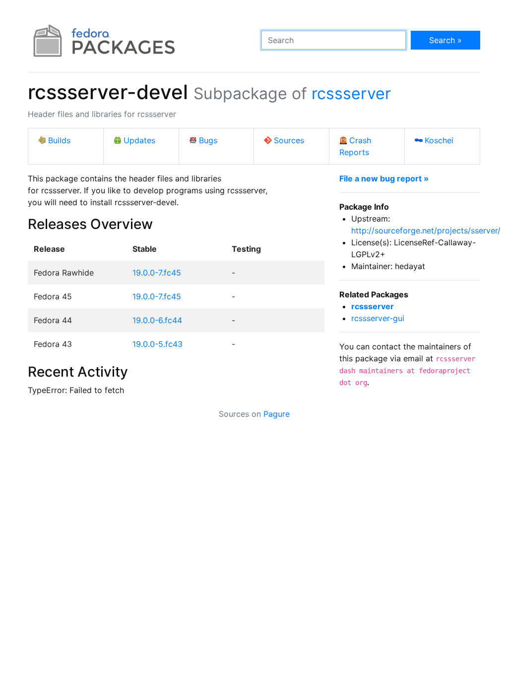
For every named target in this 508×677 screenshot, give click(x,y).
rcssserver (351, 93)
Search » (445, 40)
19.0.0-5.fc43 (157, 344)
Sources (289, 140)
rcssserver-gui (377, 318)
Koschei (439, 140)
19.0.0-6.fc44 (157, 320)
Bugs (208, 140)
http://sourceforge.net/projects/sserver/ (426, 230)
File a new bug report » (384, 178)
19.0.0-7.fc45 (156, 273)
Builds (59, 140)
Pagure (276, 414)
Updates (139, 140)
